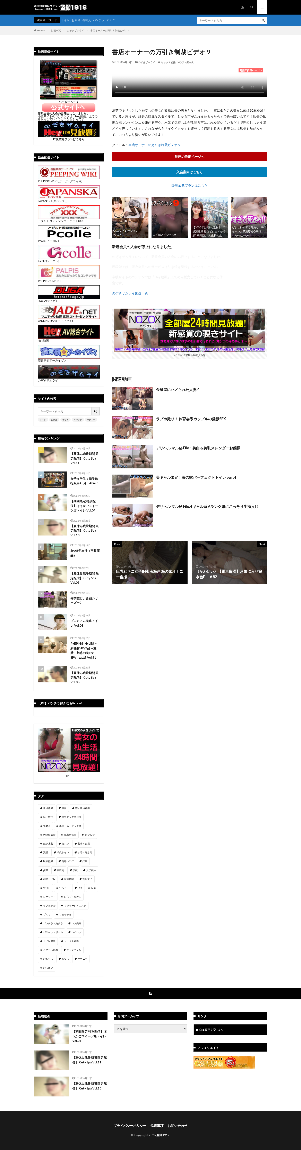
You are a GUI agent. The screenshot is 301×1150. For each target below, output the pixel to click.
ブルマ (47, 914)
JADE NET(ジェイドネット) (55, 320)
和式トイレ (49, 879)
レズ (93, 887)
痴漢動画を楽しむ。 (212, 1029)
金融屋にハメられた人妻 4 (177, 389)
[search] (263, 20)
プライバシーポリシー (130, 1125)
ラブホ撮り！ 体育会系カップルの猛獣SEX (191, 419)
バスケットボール (53, 932)
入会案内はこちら (190, 172)
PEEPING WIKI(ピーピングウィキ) (60, 181)
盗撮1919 (162, 1135)
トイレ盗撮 (49, 941)
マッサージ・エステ (75, 905)
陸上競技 (48, 816)
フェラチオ (65, 914)
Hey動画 (43, 340)
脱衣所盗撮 (70, 834)
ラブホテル (49, 905)
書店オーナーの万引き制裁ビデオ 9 (109, 30)
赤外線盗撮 (49, 834)
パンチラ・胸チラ (53, 923)
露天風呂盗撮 (82, 808)
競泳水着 (48, 843)
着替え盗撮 (84, 843)
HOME (41, 30)
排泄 (85, 861)
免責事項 (157, 1125)
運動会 (47, 825)
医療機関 (69, 879)
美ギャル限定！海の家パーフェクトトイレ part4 (196, 477)
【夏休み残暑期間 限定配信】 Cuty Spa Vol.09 (84, 577)
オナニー (112, 20)
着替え (86, 20)
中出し (47, 887)
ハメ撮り (76, 923)
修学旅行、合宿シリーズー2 (84, 600)
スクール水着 (50, 949)
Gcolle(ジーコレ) (48, 261)
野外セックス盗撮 (71, 816)
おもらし (48, 958)
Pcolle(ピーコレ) (48, 241)
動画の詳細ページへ (189, 156)
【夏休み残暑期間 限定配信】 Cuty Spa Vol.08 (84, 677)
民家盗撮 (48, 861)
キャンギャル (74, 949)
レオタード (49, 896)
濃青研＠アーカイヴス (52, 360)
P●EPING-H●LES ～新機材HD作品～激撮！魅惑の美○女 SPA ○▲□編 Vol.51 (83, 650)
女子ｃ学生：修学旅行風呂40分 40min (84, 481)
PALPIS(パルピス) (49, 281)
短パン (65, 843)
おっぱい (48, 967)
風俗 (64, 808)
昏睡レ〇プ (68, 861)
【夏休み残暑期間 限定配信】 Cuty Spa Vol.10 (84, 530)
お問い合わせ (177, 1125)
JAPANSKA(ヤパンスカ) (53, 201)
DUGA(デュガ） (48, 300)
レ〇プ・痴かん (185, 62)
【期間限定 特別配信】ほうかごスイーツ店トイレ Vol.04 (84, 505)
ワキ (80, 887)
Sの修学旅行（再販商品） (85, 553)
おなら (65, 958)
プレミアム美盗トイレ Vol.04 (84, 623)
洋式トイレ (63, 852)
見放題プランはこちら (191, 185)
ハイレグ (76, 932)
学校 (75, 870)
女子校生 (91, 870)
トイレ (65, 20)
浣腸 (45, 852)
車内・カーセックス (70, 825)
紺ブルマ (90, 834)
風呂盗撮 (48, 808)
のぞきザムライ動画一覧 (130, 293)
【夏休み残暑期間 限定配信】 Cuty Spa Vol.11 (84, 458)
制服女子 (87, 879)
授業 (45, 870)
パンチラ (98, 20)
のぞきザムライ (75, 30)
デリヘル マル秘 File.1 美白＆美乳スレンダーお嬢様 (198, 448)
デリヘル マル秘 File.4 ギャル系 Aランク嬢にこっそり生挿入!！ (208, 506)
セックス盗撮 (168, 62)
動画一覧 (56, 30)
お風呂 (76, 20)
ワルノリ (64, 887)
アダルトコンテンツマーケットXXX (61, 221)
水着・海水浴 (85, 852)
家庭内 (60, 870)
